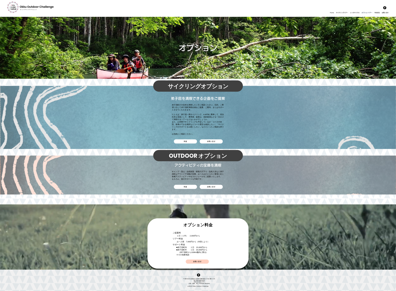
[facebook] (384, 7)
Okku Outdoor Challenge (37, 7)
